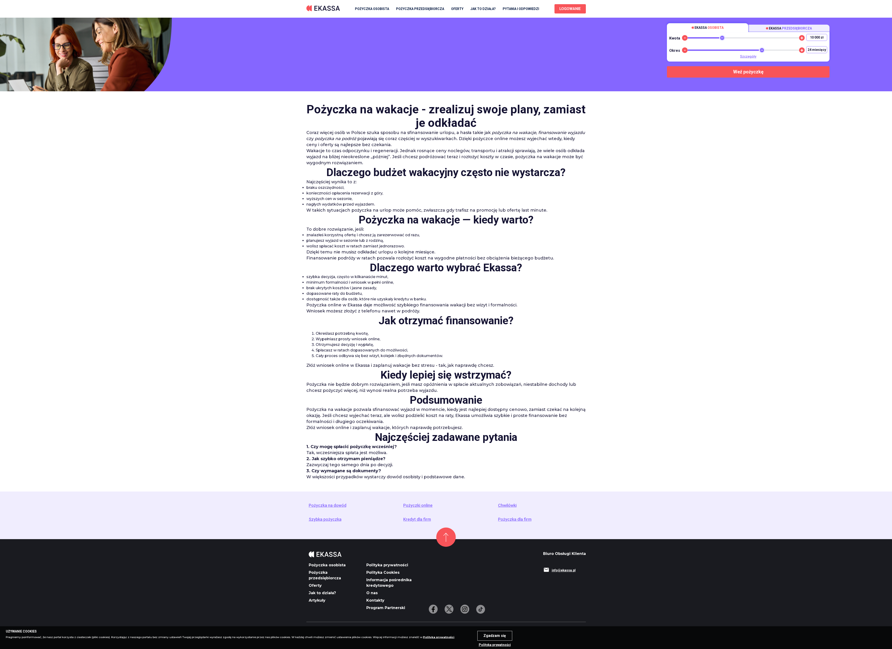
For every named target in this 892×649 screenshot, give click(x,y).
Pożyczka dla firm (514, 519)
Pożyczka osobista (372, 9)
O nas (372, 593)
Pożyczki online (418, 505)
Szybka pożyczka (325, 519)
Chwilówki (507, 505)
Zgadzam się (494, 635)
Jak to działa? (483, 9)
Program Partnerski (385, 608)
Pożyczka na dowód (327, 505)
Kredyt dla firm (417, 519)
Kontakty (375, 600)
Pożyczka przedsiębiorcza (420, 9)
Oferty (315, 585)
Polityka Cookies (383, 572)
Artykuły (317, 600)
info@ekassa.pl (564, 570)
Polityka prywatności (387, 565)
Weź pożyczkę (748, 72)
